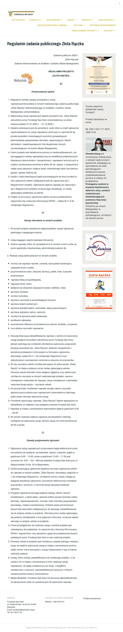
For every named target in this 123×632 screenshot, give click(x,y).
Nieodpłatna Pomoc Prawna (52, 25)
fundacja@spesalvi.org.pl (24, 609)
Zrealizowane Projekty (84, 30)
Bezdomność (53, 19)
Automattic (91, 628)
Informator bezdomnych (103, 25)
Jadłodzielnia (105, 19)
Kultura (78, 25)
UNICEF (70, 19)
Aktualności (18, 19)
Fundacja (35, 19)
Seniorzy (86, 19)
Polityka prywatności (92, 598)
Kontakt (108, 30)
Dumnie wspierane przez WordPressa (42, 628)
